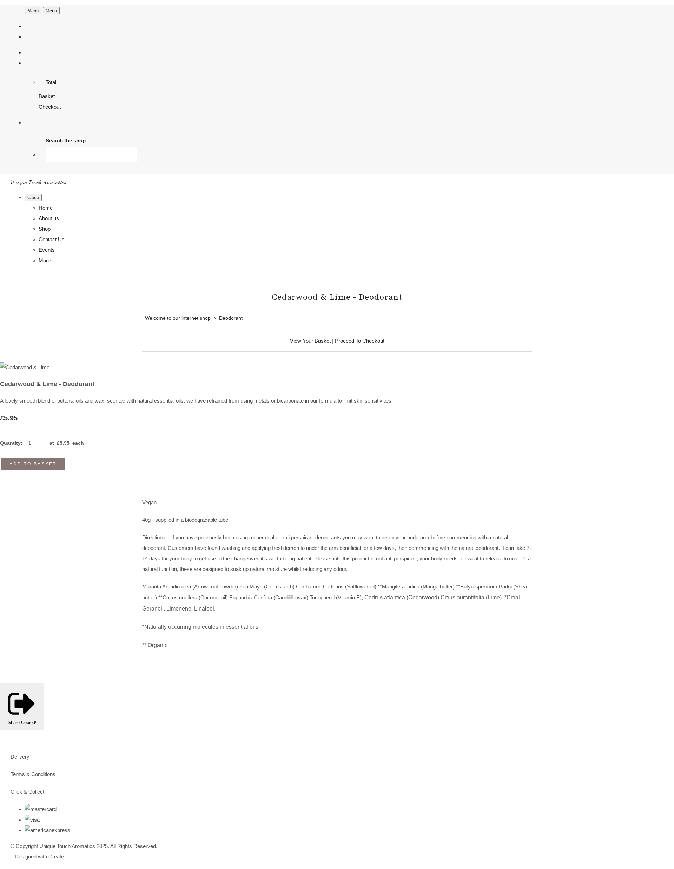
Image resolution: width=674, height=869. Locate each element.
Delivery (20, 757)
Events (47, 250)
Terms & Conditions (33, 774)
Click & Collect (27, 792)
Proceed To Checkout (359, 341)
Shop (45, 229)
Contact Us (52, 239)
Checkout (50, 107)
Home (46, 208)
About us (49, 218)
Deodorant (231, 318)
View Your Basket (310, 341)
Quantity (10, 443)
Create (56, 857)
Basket (47, 96)
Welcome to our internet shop (178, 318)
